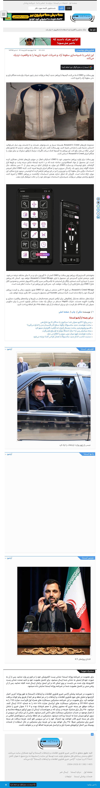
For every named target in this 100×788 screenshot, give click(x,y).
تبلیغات (68, 776)
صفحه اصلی (64, 312)
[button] (50, 784)
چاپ (73, 312)
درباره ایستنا (76, 772)
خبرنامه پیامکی (29, 3)
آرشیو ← (8, 349)
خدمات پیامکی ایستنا (83, 776)
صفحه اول (73, 3)
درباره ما (49, 3)
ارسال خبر (64, 772)
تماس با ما (40, 3)
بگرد (61, 8)
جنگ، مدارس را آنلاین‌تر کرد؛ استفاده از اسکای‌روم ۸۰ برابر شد (66, 29)
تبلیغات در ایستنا (61, 3)
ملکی (79, 312)
